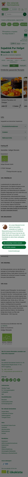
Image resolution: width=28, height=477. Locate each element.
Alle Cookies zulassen (9, 247)
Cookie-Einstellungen (14, 251)
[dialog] (14, 238)
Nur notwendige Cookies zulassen (13, 243)
